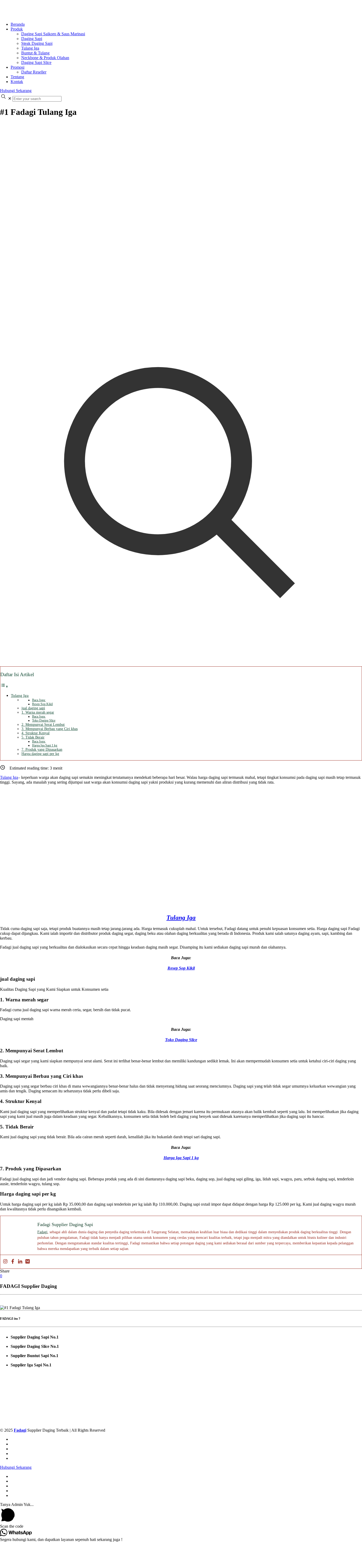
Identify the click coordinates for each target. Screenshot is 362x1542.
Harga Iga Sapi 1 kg (44, 745)
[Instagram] (5, 1262)
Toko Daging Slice (43, 720)
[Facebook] (12, 1262)
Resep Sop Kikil (42, 704)
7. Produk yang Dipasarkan (41, 750)
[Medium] (27, 1262)
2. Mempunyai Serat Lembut (43, 725)
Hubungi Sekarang (16, 90)
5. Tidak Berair (33, 737)
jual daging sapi (33, 708)
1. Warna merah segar (37, 712)
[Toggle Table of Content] (4, 686)
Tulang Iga (20, 695)
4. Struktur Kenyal (35, 733)
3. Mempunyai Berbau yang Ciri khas (49, 729)
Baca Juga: (39, 700)
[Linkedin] (20, 1262)
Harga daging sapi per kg (40, 754)
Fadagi (42, 1232)
